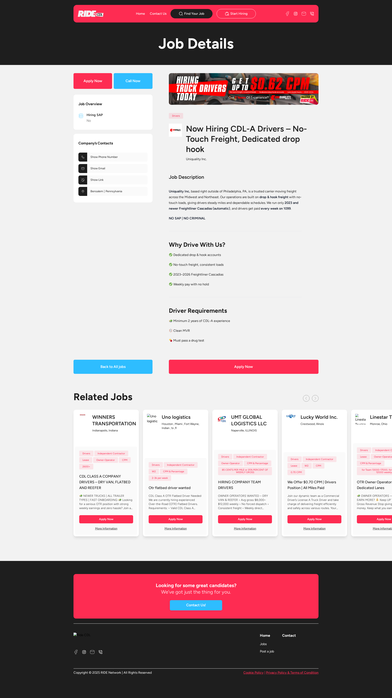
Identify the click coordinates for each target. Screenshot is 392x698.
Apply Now (93, 81)
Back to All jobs (113, 366)
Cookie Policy (253, 673)
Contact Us (158, 14)
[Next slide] (315, 398)
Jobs (263, 644)
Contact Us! (196, 605)
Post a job (267, 651)
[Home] (97, 13)
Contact (289, 635)
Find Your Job (194, 14)
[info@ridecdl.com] (303, 13)
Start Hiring (238, 14)
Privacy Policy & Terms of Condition (292, 673)
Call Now (133, 81)
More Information (106, 528)
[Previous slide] (306, 398)
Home (140, 14)
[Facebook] (287, 13)
